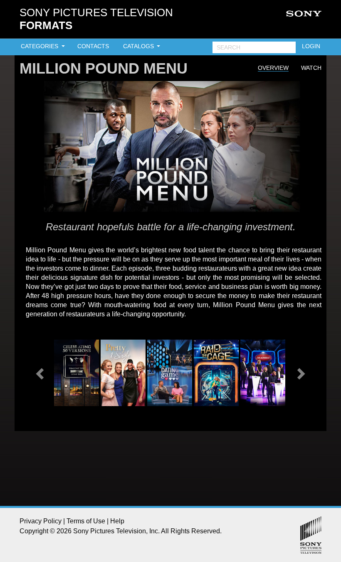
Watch (311, 67)
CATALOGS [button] (139, 46)
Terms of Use (86, 521)
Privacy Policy (41, 521)
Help (117, 521)
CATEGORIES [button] (40, 46)
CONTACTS (93, 46)
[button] (41, 373)
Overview (273, 67)
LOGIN (311, 46)
